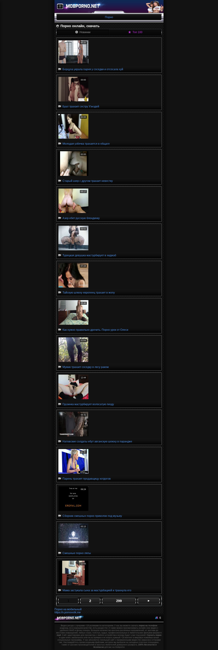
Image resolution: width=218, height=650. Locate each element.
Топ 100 (137, 32)
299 (119, 601)
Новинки (84, 32)
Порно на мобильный (68, 609)
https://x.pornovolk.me (67, 612)
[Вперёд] (148, 601)
